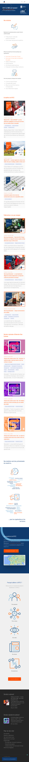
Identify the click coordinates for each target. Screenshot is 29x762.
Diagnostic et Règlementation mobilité (12, 364)
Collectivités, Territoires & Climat (14, 746)
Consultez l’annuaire (15, 543)
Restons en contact (9, 739)
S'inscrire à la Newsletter (9, 759)
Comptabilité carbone (9, 243)
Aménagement (8, 125)
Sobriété (12, 318)
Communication (8, 199)
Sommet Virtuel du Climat (13, 56)
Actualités (6, 733)
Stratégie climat (11, 371)
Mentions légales (8, 747)
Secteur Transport (18, 279)
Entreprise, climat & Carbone (13, 742)
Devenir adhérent (9, 735)
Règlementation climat (19, 243)
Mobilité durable (10, 744)
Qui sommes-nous (9, 737)
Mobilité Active (11, 127)
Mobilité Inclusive (19, 441)
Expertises (7, 740)
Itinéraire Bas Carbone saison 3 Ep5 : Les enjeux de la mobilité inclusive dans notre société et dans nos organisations (14, 437)
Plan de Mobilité (11, 369)
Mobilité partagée (19, 406)
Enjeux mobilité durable (9, 164)
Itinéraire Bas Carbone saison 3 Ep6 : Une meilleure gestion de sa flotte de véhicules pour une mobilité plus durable (14, 402)
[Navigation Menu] (24, 1)
